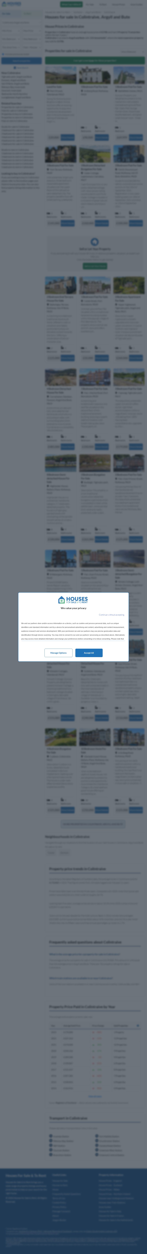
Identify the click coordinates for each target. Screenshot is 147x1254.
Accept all (89, 653)
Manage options (58, 653)
